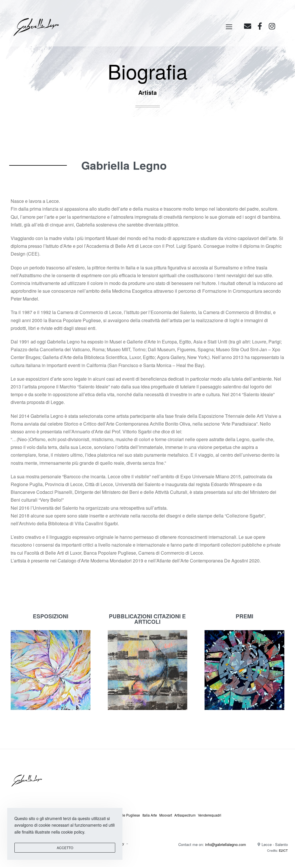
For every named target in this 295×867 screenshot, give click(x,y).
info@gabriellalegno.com (225, 844)
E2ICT (283, 850)
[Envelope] (247, 26)
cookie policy (72, 832)
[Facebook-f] (259, 26)
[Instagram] (271, 26)
